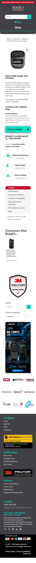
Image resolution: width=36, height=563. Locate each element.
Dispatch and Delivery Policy (13, 493)
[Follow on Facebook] (5, 529)
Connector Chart (9, 458)
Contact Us (7, 430)
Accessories (16, 39)
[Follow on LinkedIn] (16, 529)
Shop (5, 427)
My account (8, 455)
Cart (18, 22)
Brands (22, 144)
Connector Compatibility (16, 198)
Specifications (13, 191)
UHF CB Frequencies (10, 461)
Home (8, 39)
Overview (11, 188)
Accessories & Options (16, 195)
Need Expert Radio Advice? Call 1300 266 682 (18, 2)
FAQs (10, 211)
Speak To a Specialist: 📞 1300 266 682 (17, 137)
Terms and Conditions (11, 484)
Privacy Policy (8, 487)
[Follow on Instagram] (12, 529)
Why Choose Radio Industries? (14, 203)
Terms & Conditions (23, 551)
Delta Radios (15, 146)
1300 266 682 (10, 504)
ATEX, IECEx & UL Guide (16, 208)
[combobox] (18, 315)
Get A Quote (8, 464)
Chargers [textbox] (16, 316)
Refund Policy (8, 490)
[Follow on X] (9, 529)
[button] (27, 50)
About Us (7, 424)
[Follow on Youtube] (20, 529)
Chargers (24, 39)
